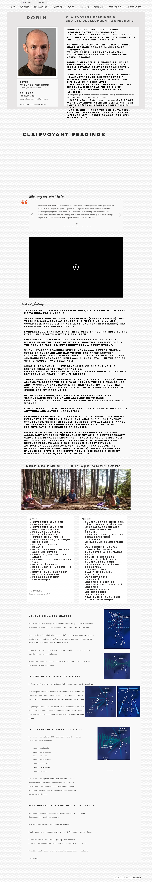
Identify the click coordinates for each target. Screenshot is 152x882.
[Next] (120, 215)
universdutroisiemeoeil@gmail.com (34, 99)
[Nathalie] (77, 226)
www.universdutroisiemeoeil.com (33, 104)
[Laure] (72, 226)
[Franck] (74, 226)
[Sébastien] (90, 226)
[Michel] (67, 226)
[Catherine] (87, 226)
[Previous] (32, 215)
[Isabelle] (82, 226)
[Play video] (76, 267)
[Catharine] (64, 226)
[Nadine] (69, 226)
